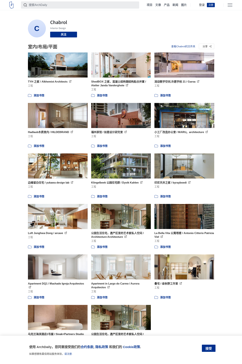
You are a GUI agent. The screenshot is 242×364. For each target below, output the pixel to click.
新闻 (175, 5)
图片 (184, 5)
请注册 (68, 353)
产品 (167, 5)
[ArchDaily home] (11, 5)
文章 (158, 5)
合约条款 (87, 347)
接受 (208, 348)
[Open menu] (230, 5)
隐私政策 (101, 347)
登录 (202, 5)
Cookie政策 (131, 347)
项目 (149, 5)
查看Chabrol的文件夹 (183, 46)
